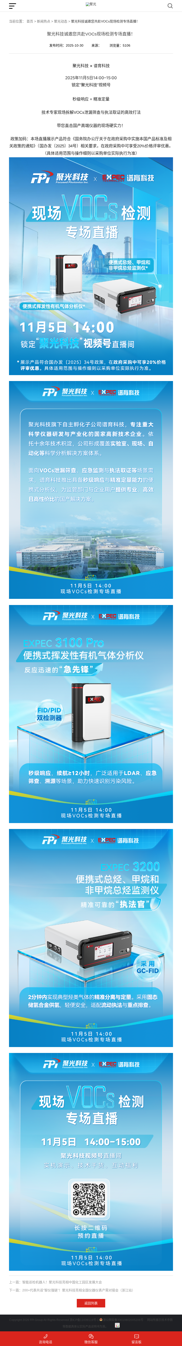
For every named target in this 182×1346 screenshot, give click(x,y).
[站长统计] (117, 1325)
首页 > (31, 21)
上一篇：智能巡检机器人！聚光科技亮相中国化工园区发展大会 (55, 1282)
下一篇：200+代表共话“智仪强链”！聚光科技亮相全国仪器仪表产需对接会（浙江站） (72, 1290)
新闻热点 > (45, 21)
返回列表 (91, 1303)
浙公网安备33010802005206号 (123, 1320)
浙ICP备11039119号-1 (84, 1320)
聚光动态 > (62, 21)
